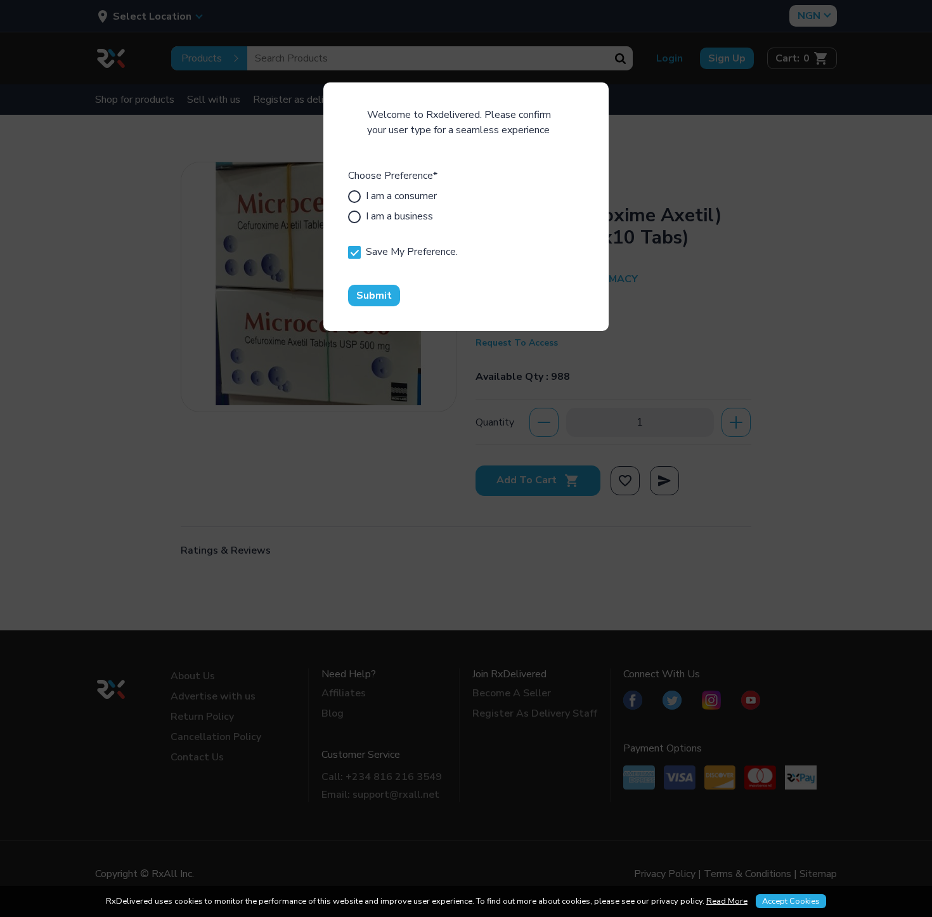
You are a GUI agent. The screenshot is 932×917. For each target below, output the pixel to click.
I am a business (399, 216)
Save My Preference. (412, 252)
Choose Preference (392, 176)
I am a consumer (401, 196)
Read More (727, 901)
